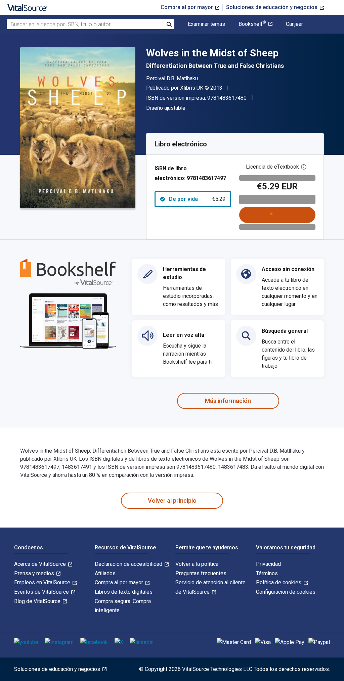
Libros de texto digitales (124, 592)
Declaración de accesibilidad (129, 564)
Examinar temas (206, 24)
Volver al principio (172, 500)
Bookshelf (252, 24)
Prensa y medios (34, 573)
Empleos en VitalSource (43, 582)
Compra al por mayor (187, 7)
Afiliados (105, 573)
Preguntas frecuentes (200, 573)
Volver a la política (196, 564)
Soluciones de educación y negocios (272, 7)
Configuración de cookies (285, 592)
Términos (267, 573)
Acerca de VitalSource (40, 564)
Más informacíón (228, 400)
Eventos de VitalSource (42, 592)
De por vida (197, 199)
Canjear (294, 24)
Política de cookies (279, 582)
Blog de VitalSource (38, 601)
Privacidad (268, 564)
